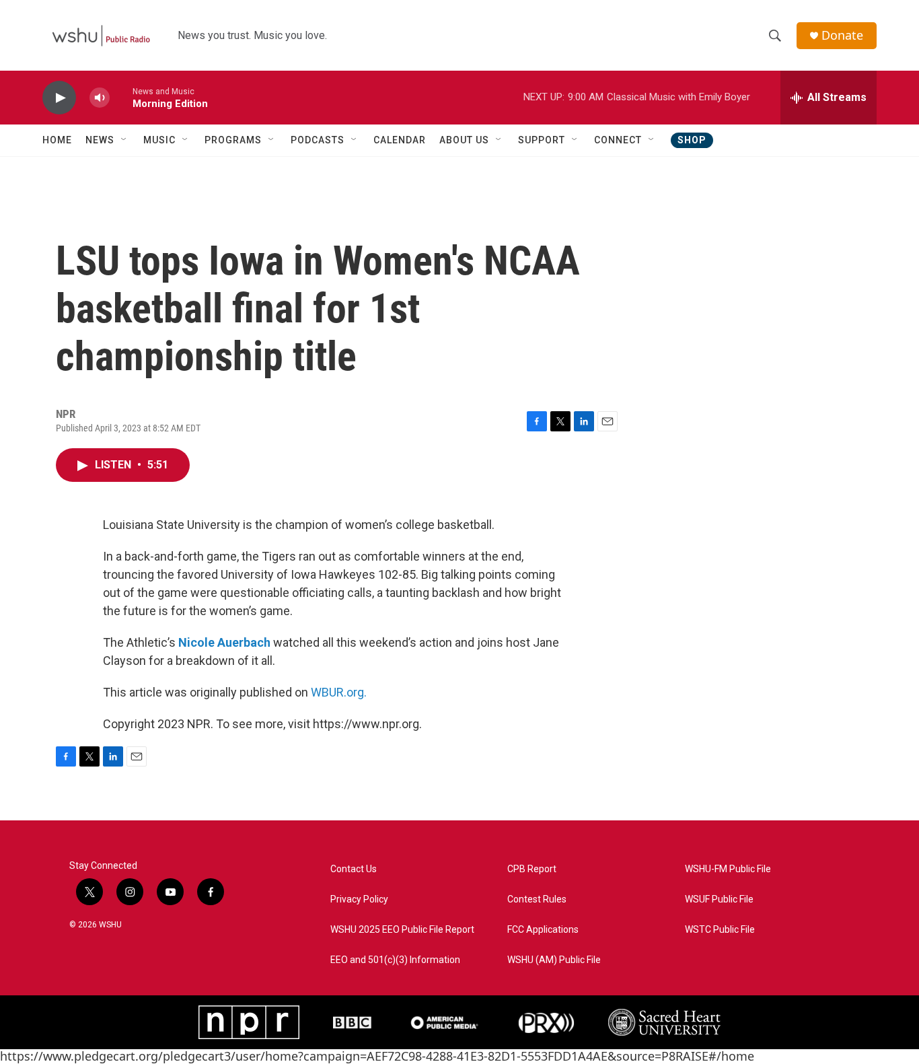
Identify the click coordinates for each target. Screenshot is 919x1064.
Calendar (399, 140)
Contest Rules (536, 899)
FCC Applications (543, 930)
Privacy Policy (359, 899)
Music (159, 140)
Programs (233, 140)
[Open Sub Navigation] (124, 140)
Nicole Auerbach (224, 642)
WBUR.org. (339, 692)
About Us (464, 140)
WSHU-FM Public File (728, 869)
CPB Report (531, 869)
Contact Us (353, 869)
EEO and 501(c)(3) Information (395, 960)
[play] (59, 98)
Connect (618, 140)
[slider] (121, 97)
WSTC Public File (720, 930)
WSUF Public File (719, 899)
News (99, 140)
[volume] (99, 98)
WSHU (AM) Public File (554, 960)
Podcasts (317, 140)
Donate (842, 35)
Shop (691, 140)
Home (57, 140)
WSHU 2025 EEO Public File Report (402, 930)
